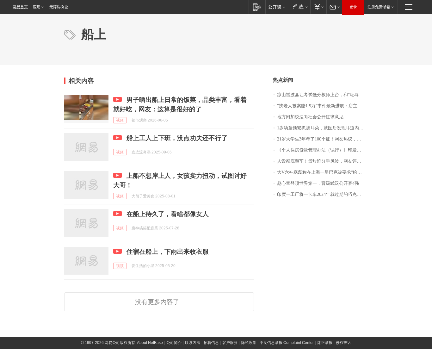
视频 (120, 120)
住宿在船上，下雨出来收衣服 (168, 251)
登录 (353, 7)
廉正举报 (324, 342)
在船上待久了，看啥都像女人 (168, 213)
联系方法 (192, 342)
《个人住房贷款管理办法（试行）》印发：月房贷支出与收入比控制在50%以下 (322, 150)
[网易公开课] (276, 7)
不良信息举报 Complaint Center (287, 342)
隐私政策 (248, 342)
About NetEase (150, 342)
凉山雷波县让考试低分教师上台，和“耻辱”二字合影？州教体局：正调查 (322, 94)
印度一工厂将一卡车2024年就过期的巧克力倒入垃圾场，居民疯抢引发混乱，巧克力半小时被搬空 (322, 194)
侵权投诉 (343, 342)
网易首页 (20, 7)
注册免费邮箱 (378, 7)
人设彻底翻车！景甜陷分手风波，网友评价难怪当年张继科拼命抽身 (322, 161)
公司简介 (174, 342)
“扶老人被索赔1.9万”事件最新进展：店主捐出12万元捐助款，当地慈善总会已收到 (322, 105)
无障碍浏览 (58, 7)
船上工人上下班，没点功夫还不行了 (177, 137)
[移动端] (257, 7)
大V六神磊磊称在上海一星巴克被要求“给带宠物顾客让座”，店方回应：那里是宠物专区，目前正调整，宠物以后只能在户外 (322, 172)
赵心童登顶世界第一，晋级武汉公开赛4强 (318, 183)
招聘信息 (211, 342)
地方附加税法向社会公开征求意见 (310, 117)
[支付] (318, 7)
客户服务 (230, 342)
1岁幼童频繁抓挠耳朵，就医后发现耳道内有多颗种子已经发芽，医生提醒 (322, 128)
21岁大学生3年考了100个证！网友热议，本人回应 (322, 139)
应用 (36, 7)
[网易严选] (299, 7)
